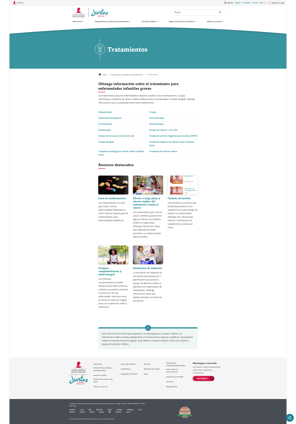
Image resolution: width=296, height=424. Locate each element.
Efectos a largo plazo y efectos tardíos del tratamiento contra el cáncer (146, 203)
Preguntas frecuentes (129, 374)
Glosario (147, 364)
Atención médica (149, 21)
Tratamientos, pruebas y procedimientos (111, 21)
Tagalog (101, 412)
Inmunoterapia (156, 118)
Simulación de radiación (147, 268)
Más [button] (261, 3)
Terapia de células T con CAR (163, 130)
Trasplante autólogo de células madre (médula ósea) (121, 153)
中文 (89, 409)
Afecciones (77, 21)
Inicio (105, 74)
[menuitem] (203, 378)
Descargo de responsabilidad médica (175, 364)
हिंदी (110, 412)
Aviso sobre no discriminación (172, 370)
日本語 (91, 412)
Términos (170, 381)
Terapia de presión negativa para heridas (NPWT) (173, 135)
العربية (82, 409)
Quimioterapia (156, 124)
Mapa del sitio (171, 386)
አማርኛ (140, 409)
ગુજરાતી (82, 412)
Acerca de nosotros (128, 364)
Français (255, 3)
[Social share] (290, 418)
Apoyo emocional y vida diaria (181, 21)
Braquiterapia (105, 112)
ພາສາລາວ (130, 409)
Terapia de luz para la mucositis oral (116, 135)
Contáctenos (125, 369)
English (237, 3)
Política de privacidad (174, 377)
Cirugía (152, 112)
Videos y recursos (214, 21)
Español (72, 409)
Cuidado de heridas (179, 198)
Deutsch (72, 412)
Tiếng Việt (99, 409)
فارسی (128, 412)
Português (246, 3)
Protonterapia (105, 124)
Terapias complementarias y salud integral (109, 271)
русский (118, 412)
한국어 (109, 409)
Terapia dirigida (106, 141)
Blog (145, 374)
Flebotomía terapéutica (109, 118)
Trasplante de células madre (163, 151)
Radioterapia (104, 130)
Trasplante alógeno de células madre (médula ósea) (171, 143)
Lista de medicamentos (112, 198)
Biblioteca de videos (152, 369)
